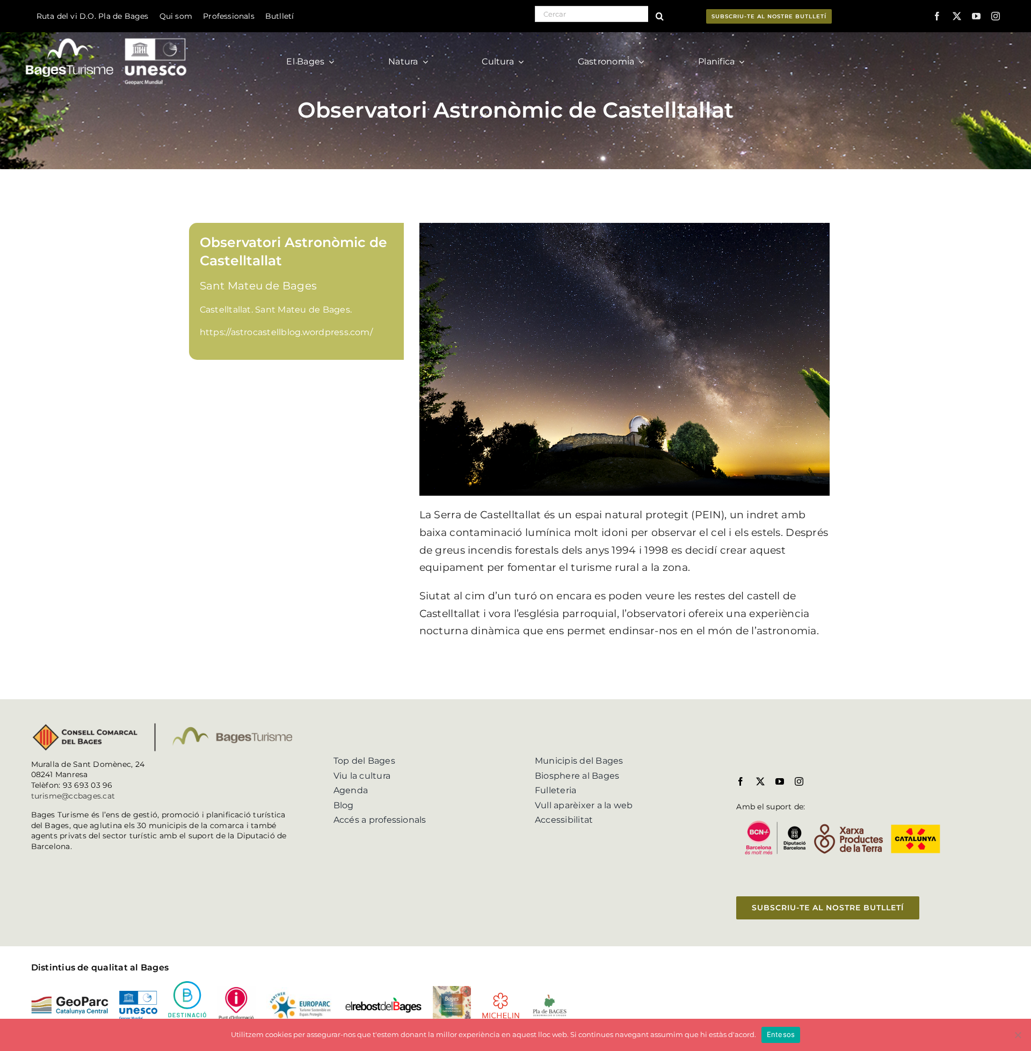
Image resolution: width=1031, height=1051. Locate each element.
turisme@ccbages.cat (73, 796)
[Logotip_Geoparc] (69, 1000)
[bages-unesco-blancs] (107, 35)
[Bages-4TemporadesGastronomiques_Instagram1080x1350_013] (452, 990)
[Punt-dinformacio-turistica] (236, 990)
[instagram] (995, 16)
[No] (1017, 1035)
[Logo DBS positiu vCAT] (187, 985)
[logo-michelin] (501, 996)
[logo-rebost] (383, 1001)
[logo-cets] (300, 991)
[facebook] (937, 16)
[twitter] (957, 16)
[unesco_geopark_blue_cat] (138, 995)
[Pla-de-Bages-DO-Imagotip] (550, 997)
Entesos (781, 1034)
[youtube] (976, 16)
